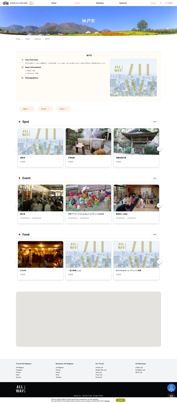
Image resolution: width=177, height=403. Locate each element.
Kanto (58, 372)
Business (100, 3)
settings (107, 401)
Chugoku (19, 370)
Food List (99, 377)
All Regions (20, 367)
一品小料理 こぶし (75, 270)
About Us (77, 396)
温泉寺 (22, 158)
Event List (99, 375)
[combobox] (154, 3)
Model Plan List (101, 370)
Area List (38, 39)
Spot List (99, 372)
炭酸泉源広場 (121, 158)
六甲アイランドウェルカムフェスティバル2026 (86, 214)
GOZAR (23, 270)
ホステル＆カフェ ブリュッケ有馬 (128, 270)
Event (43, 109)
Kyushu (18, 377)
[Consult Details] (169, 394)
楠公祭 (22, 214)
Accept (121, 400)
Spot (25, 109)
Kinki (17, 375)
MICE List (139, 372)
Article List (99, 367)
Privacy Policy (98, 396)
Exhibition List (140, 370)
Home (54, 3)
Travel (77, 3)
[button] (168, 3)
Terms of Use (87, 396)
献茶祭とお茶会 (122, 214)
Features (123, 3)
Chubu (18, 372)
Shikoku (58, 377)
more (154, 121)
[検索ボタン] (160, 3)
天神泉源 (71, 158)
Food (62, 109)
